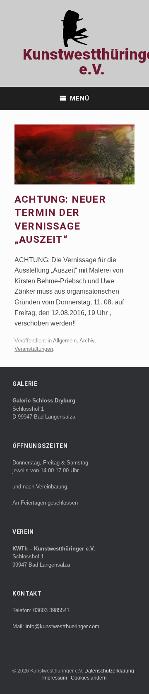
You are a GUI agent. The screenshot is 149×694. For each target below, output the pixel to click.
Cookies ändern (89, 677)
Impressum (55, 677)
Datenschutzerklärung (109, 670)
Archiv (86, 340)
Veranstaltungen (33, 349)
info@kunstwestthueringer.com (62, 626)
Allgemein (65, 340)
